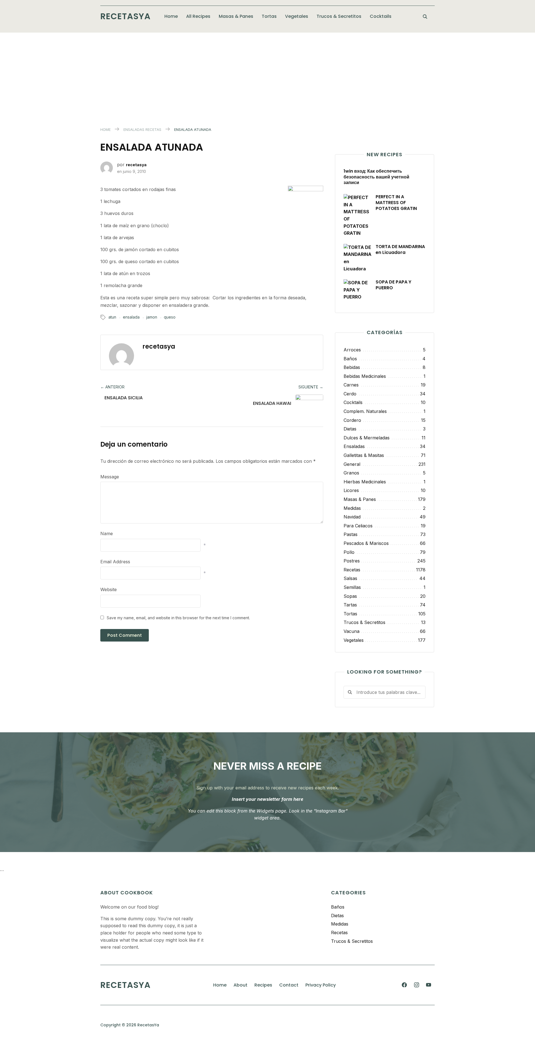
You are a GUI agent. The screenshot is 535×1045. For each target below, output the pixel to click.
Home (171, 16)
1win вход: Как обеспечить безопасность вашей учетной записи (376, 177)
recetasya (136, 164)
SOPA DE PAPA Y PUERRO (393, 285)
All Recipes (198, 16)
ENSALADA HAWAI (272, 403)
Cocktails (380, 16)
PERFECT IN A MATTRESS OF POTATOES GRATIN (396, 203)
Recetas (153, 129)
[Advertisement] (267, 74)
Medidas (339, 924)
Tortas (269, 16)
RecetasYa (125, 16)
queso (170, 317)
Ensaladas (133, 129)
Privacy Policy (320, 985)
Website (108, 589)
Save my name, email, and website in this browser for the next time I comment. (178, 617)
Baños (337, 907)
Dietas (337, 915)
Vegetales (296, 16)
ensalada (131, 317)
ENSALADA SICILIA (123, 398)
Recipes (263, 985)
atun (112, 317)
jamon (151, 317)
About (240, 985)
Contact (288, 985)
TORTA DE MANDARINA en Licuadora (400, 249)
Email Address (115, 561)
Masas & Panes (236, 16)
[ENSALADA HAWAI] (305, 405)
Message (109, 476)
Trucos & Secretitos (339, 16)
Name (106, 533)
